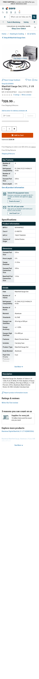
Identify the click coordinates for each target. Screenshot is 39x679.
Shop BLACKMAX (8, 84)
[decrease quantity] (4, 128)
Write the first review (10, 402)
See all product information (13, 187)
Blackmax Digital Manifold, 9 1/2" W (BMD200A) (18, 431)
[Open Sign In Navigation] (15, 13)
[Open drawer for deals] (3, 13)
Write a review (26, 95)
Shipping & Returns (8, 154)
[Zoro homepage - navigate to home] (10, 8)
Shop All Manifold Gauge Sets (14, 38)
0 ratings (16, 95)
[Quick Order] (7, 13)
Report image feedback (12, 80)
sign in (13, 3)
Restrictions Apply (21, 3)
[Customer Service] (11, 13)
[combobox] (23, 17)
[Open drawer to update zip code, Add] (5, 17)
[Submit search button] (34, 17)
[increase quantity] (14, 128)
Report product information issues (16, 393)
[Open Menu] (3, 8)
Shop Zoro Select (19, 28)
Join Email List (14, 213)
